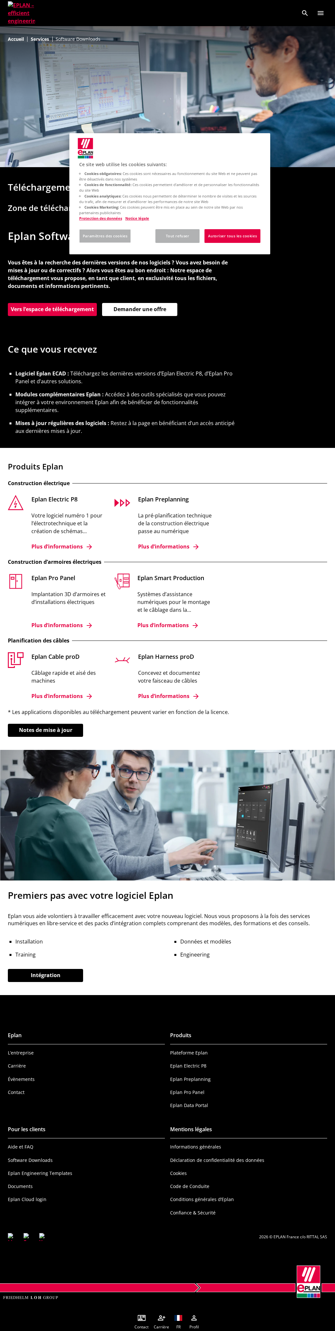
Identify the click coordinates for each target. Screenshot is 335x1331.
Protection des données (100, 218)
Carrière (17, 1066)
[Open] (320, 13)
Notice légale (137, 218)
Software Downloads (30, 1160)
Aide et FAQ (20, 1147)
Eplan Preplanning (190, 1079)
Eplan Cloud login (27, 1199)
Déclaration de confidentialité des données (217, 1160)
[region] (169, 193)
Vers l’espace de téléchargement (54, 309)
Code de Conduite (189, 1186)
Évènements (21, 1079)
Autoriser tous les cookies (232, 235)
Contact (16, 1092)
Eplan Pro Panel (187, 1092)
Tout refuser (177, 235)
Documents (20, 1186)
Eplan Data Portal (189, 1105)
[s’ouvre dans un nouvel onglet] (12, 1237)
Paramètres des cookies (105, 235)
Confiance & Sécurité (193, 1213)
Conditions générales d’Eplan (202, 1199)
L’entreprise (21, 1053)
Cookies (178, 1173)
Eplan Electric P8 (188, 1066)
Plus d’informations (57, 546)
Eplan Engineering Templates (40, 1173)
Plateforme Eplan (189, 1053)
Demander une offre (140, 309)
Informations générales (195, 1147)
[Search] (304, 13)
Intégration (46, 975)
